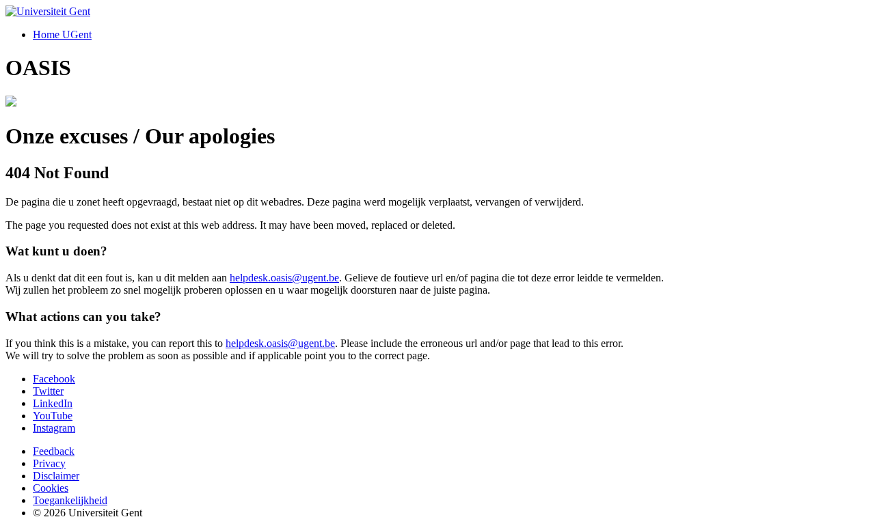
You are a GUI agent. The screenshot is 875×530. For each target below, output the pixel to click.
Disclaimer (56, 476)
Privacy (49, 463)
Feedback (54, 451)
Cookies (50, 488)
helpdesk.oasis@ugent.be (284, 277)
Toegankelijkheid (70, 500)
